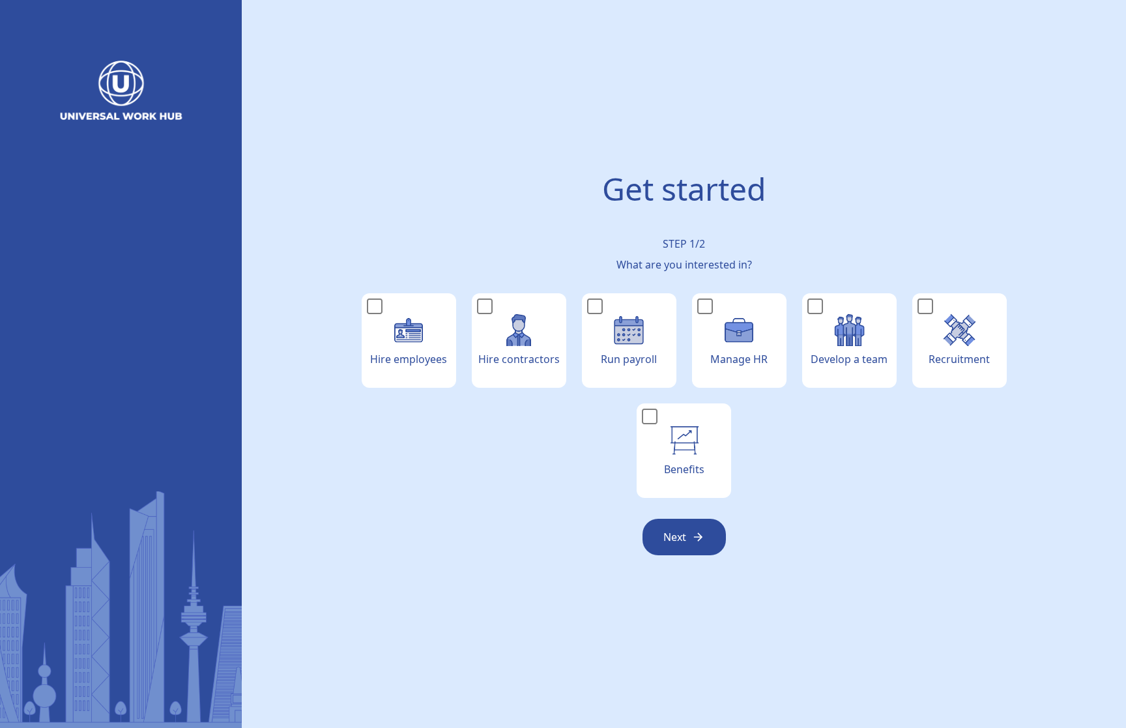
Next (674, 537)
